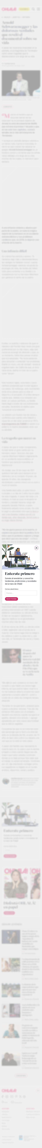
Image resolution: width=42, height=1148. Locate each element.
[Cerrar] (36, 548)
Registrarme (11, 599)
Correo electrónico (11, 589)
